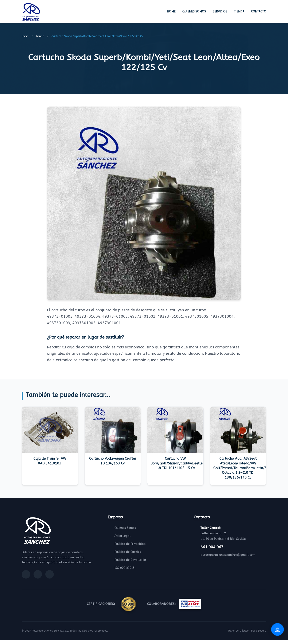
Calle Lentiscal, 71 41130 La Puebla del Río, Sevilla (223, 533)
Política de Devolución (130, 560)
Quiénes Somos (125, 528)
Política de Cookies (127, 552)
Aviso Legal (122, 536)
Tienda (239, 11)
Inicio (25, 36)
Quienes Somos (194, 11)
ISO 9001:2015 (124, 568)
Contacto (258, 11)
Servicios (220, 11)
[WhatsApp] (49, 574)
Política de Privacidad (130, 544)
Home (171, 11)
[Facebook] (26, 574)
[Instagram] (38, 574)
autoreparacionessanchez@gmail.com (228, 555)
